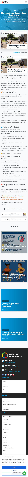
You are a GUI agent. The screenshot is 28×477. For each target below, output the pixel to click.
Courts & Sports (6, 429)
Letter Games (5, 434)
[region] (14, 466)
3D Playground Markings (7, 416)
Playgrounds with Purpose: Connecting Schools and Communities (11, 304)
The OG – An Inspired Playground (9, 404)
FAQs (4, 384)
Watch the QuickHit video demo (9, 197)
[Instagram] (11, 375)
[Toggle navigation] (26, 2)
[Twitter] (6, 375)
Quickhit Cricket (6, 399)
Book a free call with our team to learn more (12, 199)
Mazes (4, 437)
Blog (4, 389)
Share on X (21, 209)
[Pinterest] (13, 375)
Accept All (14, 467)
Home (9, 17)
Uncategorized (16, 17)
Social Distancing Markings (8, 447)
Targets (4, 450)
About (4, 381)
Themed (4, 453)
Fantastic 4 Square (6, 401)
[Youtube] (8, 375)
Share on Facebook (10, 209)
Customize (14, 470)
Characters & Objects (7, 424)
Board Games (5, 421)
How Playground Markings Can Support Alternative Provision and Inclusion (13, 334)
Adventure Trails (6, 409)
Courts (4, 427)
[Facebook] (3, 375)
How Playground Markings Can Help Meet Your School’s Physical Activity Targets (14, 246)
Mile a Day (5, 440)
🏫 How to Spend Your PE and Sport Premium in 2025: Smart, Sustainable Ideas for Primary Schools (14, 275)
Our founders (5, 386)
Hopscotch (5, 432)
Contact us (5, 391)
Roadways (5, 442)
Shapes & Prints (6, 445)
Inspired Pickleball (6, 406)
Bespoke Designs (6, 419)
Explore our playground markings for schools (12, 196)
